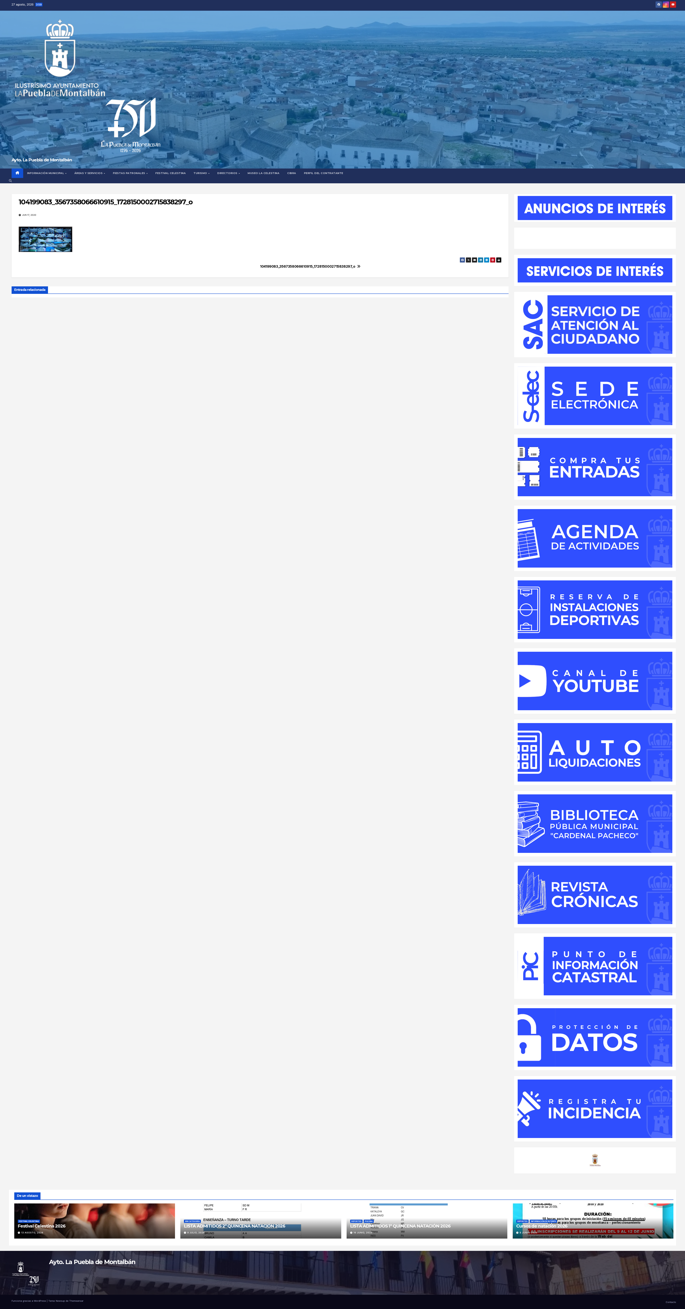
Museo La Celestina (263, 173)
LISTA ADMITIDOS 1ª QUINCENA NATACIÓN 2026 (400, 1226)
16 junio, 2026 (363, 1232)
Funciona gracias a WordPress (29, 1300)
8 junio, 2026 (528, 1232)
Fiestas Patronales (129, 173)
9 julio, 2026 (196, 1232)
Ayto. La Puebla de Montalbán (42, 159)
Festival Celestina (170, 173)
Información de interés (543, 1221)
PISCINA (369, 1221)
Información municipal (46, 173)
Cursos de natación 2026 (541, 1226)
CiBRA (291, 173)
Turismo (201, 173)
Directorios (227, 173)
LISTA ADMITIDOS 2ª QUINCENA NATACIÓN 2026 (234, 1226)
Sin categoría (192, 1221)
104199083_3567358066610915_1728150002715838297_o (307, 266)
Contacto (671, 1302)
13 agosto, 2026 (32, 1232)
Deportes (356, 1221)
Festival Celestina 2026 (41, 1226)
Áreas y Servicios (88, 173)
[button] (10, 180)
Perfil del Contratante (323, 173)
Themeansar (76, 1300)
